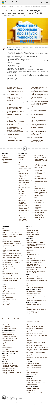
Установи (5, 359)
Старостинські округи (25, 210)
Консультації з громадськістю (23, 220)
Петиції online (31, 390)
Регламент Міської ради (10, 338)
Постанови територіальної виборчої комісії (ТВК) (37, 353)
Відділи (5, 357)
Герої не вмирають (40, 188)
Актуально (22, 155)
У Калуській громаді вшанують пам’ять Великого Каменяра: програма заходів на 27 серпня (39, 104)
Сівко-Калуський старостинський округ (12, 258)
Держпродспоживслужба (25, 212)
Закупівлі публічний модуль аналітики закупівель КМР (10, 366)
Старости (5, 349)
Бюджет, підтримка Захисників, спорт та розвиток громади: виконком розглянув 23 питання (15, 122)
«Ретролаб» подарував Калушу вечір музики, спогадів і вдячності (39, 116)
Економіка (22, 178)
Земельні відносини (24, 184)
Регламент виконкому (9, 332)
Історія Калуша (7, 230)
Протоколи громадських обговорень (37, 347)
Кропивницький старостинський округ (12, 247)
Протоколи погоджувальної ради (36, 345)
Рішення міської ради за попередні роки (37, 358)
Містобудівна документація (35, 242)
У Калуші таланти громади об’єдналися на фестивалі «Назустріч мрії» (38, 133)
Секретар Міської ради (9, 328)
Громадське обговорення (39, 215)
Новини (9, 6)
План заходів (23, 163)
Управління (6, 355)
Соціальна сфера (24, 170)
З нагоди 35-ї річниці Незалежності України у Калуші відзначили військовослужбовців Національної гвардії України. (15, 137)
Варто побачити (7, 291)
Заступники (6, 326)
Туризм (21, 197)
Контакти (5, 301)
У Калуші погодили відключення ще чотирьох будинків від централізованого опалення (15, 89)
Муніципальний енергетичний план (13, 268)
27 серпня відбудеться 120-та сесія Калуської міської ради (15, 108)
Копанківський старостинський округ (13, 245)
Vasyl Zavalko (15, 408)
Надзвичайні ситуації (25, 171)
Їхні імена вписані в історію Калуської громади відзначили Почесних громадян (38, 126)
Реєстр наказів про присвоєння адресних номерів (36, 245)
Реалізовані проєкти (33, 230)
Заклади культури (32, 370)
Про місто (6, 228)
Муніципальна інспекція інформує (40, 164)
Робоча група (31, 284)
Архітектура (22, 195)
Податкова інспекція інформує (25, 216)
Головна (4, 6)
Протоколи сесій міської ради (35, 333)
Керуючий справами (9, 324)
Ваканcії (21, 161)
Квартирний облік (32, 313)
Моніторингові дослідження (35, 278)
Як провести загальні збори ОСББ (36, 267)
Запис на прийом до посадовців (36, 382)
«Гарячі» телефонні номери (34, 392)
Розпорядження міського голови (36, 324)
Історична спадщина (9, 288)
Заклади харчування (9, 303)
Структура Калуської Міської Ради (11, 318)
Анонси (21, 159)
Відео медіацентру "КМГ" (7, 160)
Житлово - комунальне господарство (25, 165)
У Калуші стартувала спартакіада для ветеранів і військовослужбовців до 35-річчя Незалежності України (15, 129)
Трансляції (5, 157)
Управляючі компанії (25, 168)
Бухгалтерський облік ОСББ (35, 262)
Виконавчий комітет (8, 334)
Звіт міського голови (40, 186)
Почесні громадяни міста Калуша (12, 271)
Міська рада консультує (38, 208)
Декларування (39, 155)
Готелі (5, 295)
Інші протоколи (31, 356)
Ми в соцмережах (32, 384)
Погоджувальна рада (9, 340)
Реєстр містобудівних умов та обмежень (35, 248)
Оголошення (5, 162)
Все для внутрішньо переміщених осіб (40, 179)
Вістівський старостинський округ (12, 241)
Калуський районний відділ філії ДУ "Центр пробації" (41, 161)
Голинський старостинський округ (12, 243)
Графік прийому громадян (34, 380)
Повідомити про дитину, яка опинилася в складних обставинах (36, 299)
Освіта (21, 189)
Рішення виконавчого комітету (35, 323)
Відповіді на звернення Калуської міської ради (41, 169)
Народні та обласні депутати (11, 351)
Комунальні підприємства (34, 365)
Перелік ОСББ (31, 258)
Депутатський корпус (9, 342)
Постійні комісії (7, 347)
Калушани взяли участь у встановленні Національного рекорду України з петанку (39, 110)
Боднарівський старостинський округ (12, 238)
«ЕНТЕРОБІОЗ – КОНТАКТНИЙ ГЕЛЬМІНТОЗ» (15, 103)
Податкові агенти (8, 297)
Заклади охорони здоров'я (34, 367)
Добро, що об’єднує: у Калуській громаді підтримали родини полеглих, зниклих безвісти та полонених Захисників (15, 97)
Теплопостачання (40, 190)
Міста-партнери (7, 282)
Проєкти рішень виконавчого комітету (35, 329)
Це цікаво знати (31, 295)
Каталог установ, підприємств (35, 228)
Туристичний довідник (9, 299)
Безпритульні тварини (41, 210)
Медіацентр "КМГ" (40, 195)
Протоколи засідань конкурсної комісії (36, 343)
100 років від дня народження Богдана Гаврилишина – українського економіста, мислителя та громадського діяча (15, 114)
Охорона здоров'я (24, 187)
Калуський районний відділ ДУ (41, 193)
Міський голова (7, 323)
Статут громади (7, 264)
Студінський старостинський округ (13, 260)
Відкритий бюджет (8, 370)
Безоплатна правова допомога (41, 182)
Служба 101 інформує (25, 214)
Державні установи (32, 372)
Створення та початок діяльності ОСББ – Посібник (36, 272)
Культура (21, 193)
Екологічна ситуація (32, 276)
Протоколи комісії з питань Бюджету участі (37, 350)
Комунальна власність (25, 182)
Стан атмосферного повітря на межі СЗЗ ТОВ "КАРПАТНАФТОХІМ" (37, 281)
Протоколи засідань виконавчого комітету (36, 339)
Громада (21, 157)
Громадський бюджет (9, 368)
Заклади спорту (31, 374)
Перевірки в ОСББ (32, 269)
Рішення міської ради (33, 321)
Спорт (21, 198)
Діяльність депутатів (8, 343)
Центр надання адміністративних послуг (24, 175)
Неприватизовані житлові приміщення (34, 305)
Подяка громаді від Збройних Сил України (39, 121)
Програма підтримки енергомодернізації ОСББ (34, 265)
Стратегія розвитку (40, 157)
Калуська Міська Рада (12, 2)
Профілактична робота (33, 293)
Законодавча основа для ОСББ (36, 260)
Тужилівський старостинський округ (13, 262)
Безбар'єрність (39, 212)
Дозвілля (21, 191)
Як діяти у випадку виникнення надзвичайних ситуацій (40, 174)
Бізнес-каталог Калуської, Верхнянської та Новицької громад (13, 277)
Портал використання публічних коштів (12, 373)
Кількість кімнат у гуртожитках (35, 307)
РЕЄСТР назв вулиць (33, 254)
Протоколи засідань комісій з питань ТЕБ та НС (37, 336)
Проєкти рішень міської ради (35, 326)
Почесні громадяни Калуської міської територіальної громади (12, 274)
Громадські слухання (9, 266)
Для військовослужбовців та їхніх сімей (41, 199)
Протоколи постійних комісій (35, 332)
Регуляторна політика (33, 234)
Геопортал (30, 240)
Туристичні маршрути (9, 293)
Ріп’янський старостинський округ (12, 253)
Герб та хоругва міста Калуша (11, 232)
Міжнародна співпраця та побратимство (23, 202)
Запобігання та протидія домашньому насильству (41, 204)
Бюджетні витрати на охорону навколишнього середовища (35, 286)
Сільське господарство (25, 180)
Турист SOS (6, 304)
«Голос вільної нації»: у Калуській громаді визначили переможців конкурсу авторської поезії (39, 139)
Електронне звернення (33, 388)
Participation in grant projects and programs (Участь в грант (25, 207)
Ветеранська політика (41, 185)
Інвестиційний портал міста (35, 232)
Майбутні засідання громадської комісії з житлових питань (36, 310)
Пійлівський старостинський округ (12, 255)
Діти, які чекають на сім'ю (34, 291)
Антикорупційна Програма (10, 280)
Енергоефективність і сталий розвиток (41, 218)
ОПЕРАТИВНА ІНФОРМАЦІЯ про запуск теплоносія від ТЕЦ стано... (29, 6)
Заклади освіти (31, 369)
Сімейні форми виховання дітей (36, 297)
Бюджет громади (8, 363)
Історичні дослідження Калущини (12, 234)
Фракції (5, 345)
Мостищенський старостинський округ (12, 251)
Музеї (5, 290)
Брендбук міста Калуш (9, 236)
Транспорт (22, 185)
